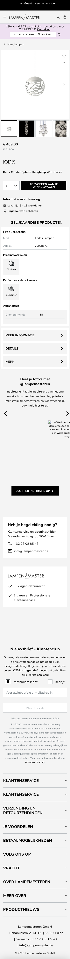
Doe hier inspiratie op (33, 491)
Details (11, 348)
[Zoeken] (58, 16)
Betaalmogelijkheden (27, 840)
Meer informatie (20, 335)
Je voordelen (18, 826)
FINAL (33, 34)
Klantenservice (21, 780)
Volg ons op (17, 854)
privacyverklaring (34, 761)
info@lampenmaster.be (31, 551)
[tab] (35, 780)
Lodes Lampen (44, 238)
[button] (9, 128)
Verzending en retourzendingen (23, 810)
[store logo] (26, 16)
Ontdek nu (43, 29)
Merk (9, 361)
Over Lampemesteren (26, 881)
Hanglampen (15, 44)
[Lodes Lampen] (23, 162)
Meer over (14, 895)
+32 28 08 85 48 (26, 543)
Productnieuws (21, 909)
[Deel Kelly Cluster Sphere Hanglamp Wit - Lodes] (64, 63)
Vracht (11, 868)
